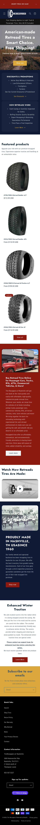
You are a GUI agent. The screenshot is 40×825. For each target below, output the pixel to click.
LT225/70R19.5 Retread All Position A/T (17, 283)
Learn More (19, 128)
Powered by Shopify (21, 817)
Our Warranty (8, 722)
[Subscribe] (33, 689)
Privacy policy (34, 817)
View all (20, 337)
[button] (4, 13)
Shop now (20, 63)
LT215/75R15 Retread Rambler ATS (15, 239)
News (6, 732)
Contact (6, 741)
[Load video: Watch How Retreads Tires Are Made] (20, 489)
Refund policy (15, 821)
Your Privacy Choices (11, 737)
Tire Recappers (11, 817)
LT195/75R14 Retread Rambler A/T (15, 195)
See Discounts (19, 96)
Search (6, 708)
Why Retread (8, 727)
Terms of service (26, 821)
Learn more (13, 453)
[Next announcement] (36, 4)
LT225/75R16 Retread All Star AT (15, 327)
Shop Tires (7, 713)
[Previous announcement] (4, 4)
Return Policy (8, 717)
